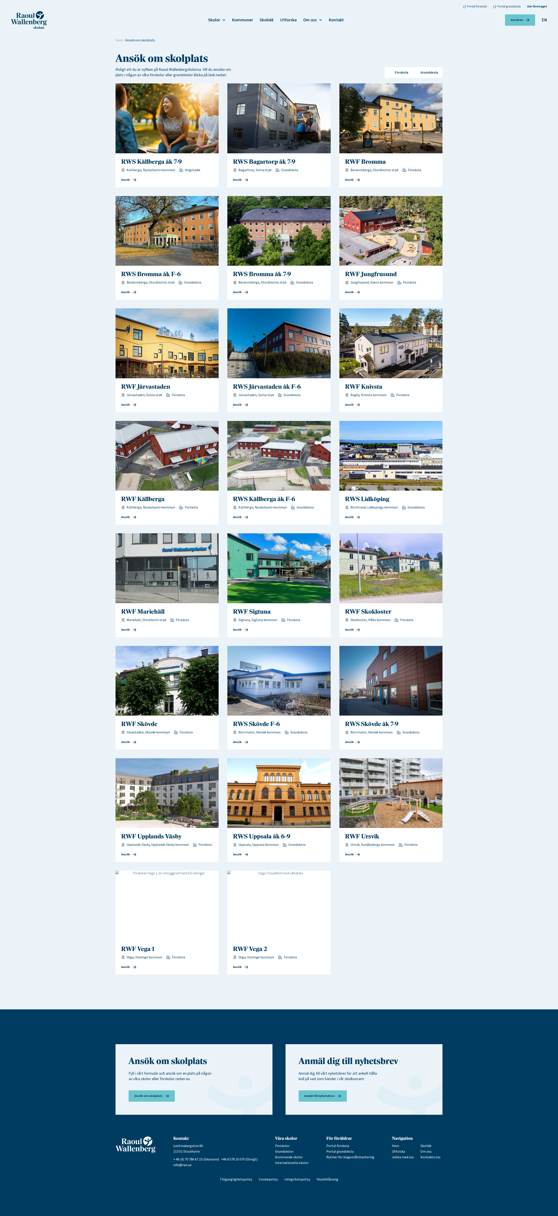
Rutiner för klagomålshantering (350, 1157)
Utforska (288, 20)
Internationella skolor (292, 1162)
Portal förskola (337, 1145)
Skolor (214, 20)
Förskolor (282, 1145)
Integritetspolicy (297, 1179)
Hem (119, 40)
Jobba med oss (403, 1157)
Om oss (310, 20)
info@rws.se (182, 1165)
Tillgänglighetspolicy (236, 1179)
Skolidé (267, 20)
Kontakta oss (430, 1157)
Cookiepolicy (268, 1179)
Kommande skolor (289, 1157)
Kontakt (336, 20)
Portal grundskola (340, 1151)
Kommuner (242, 20)
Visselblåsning (327, 1179)
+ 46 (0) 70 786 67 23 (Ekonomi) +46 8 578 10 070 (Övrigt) (215, 1159)
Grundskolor (284, 1151)
